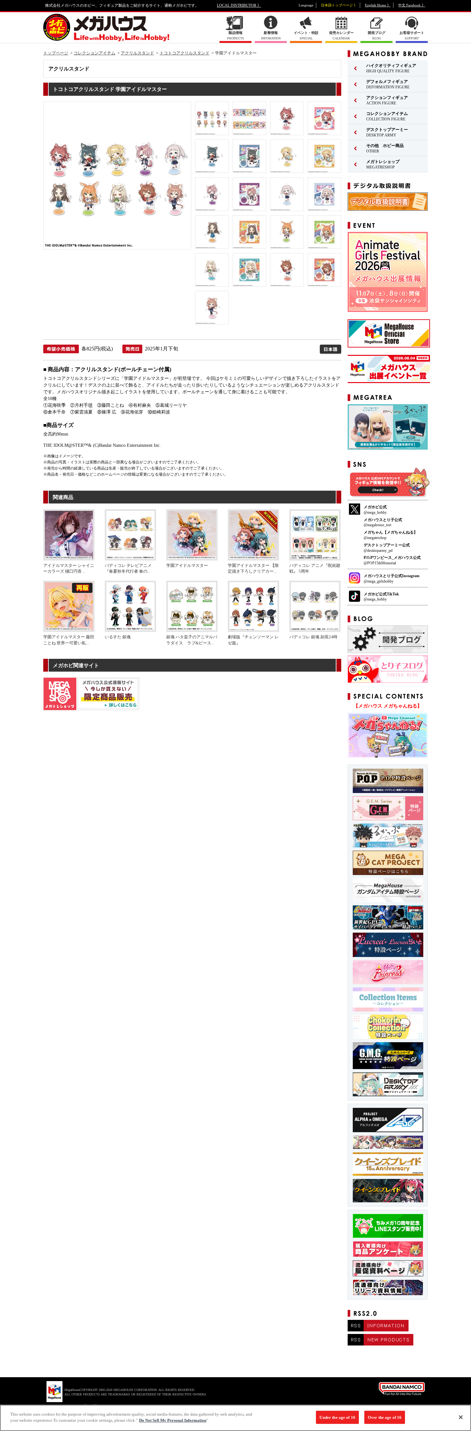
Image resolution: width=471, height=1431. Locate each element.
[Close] (461, 1417)
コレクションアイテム (94, 53)
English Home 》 (378, 5)
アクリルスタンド (137, 53)
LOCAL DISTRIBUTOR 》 (239, 5)
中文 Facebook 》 (411, 5)
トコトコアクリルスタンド (185, 53)
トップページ (55, 53)
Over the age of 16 (384, 1417)
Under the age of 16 (337, 1417)
